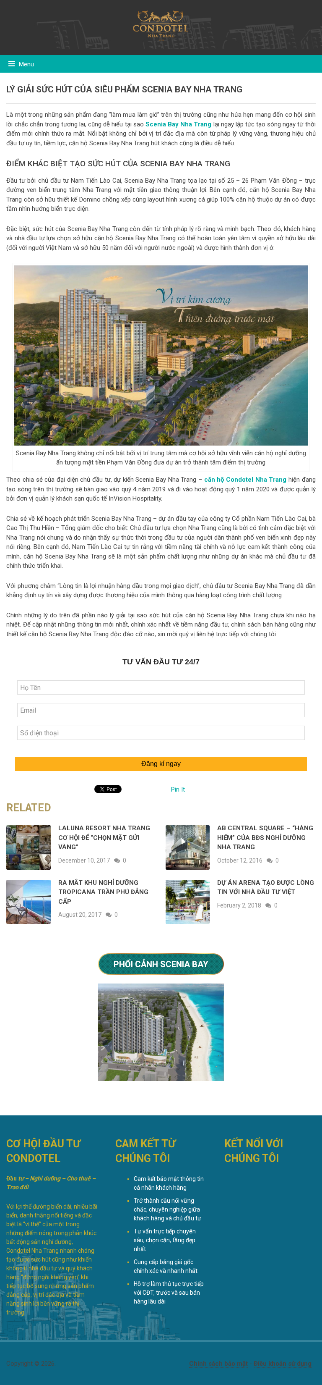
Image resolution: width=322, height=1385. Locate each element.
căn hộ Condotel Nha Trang (245, 479)
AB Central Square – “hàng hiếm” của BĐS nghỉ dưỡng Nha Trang (265, 837)
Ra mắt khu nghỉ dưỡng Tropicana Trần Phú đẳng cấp (103, 892)
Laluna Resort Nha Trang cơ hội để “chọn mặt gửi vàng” (104, 837)
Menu (26, 64)
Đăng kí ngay (161, 763)
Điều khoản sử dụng (283, 1363)
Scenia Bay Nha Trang (178, 124)
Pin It (178, 789)
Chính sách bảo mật (218, 1363)
